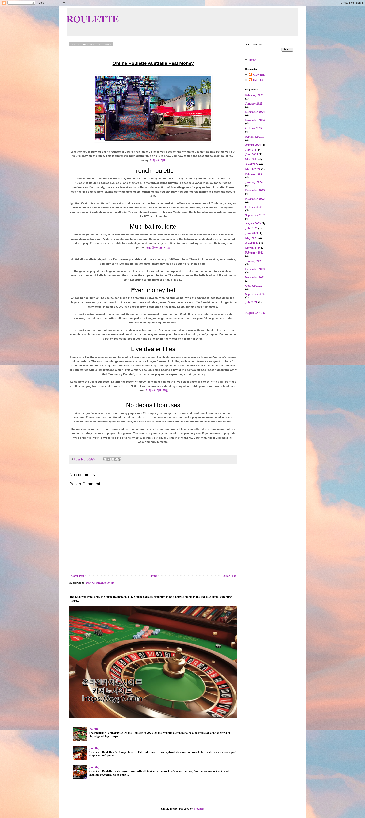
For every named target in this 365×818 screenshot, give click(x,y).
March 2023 (252, 248)
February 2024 (254, 174)
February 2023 (254, 252)
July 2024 (251, 149)
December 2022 (255, 269)
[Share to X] (112, 459)
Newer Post (77, 576)
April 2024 (252, 164)
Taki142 (258, 80)
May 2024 (251, 159)
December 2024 (255, 111)
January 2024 (254, 182)
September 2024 (255, 136)
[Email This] (105, 459)
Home (153, 576)
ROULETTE (93, 19)
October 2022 (253, 285)
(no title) (94, 729)
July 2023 (251, 228)
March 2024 (252, 169)
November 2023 (255, 199)
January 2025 (254, 103)
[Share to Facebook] (115, 459)
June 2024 (251, 154)
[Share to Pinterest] (119, 459)
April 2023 (252, 243)
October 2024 (253, 128)
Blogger (198, 808)
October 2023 (253, 207)
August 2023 (253, 223)
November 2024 (255, 120)
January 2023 (254, 261)
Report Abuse (255, 312)
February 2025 (254, 95)
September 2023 (255, 215)
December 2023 (255, 190)
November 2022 (255, 277)
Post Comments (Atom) (100, 582)
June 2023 (251, 233)
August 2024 (253, 145)
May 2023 (251, 238)
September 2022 (255, 294)
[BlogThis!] (108, 459)
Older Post (229, 576)
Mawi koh (259, 75)
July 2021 (251, 302)
